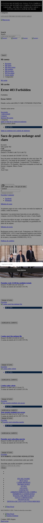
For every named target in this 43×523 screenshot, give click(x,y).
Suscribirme (21, 270)
